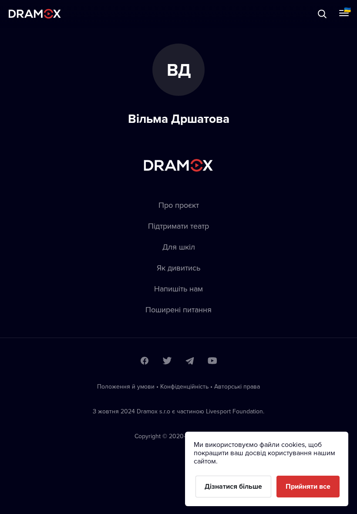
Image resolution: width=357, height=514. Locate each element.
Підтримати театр (178, 225)
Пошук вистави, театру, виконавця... (94, 13)
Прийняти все (308, 486)
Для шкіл (178, 246)
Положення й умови (126, 386)
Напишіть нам (178, 288)
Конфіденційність (184, 386)
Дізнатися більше (233, 486)
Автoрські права (237, 386)
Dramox (35, 14)
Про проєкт (178, 205)
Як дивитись (178, 267)
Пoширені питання (178, 309)
